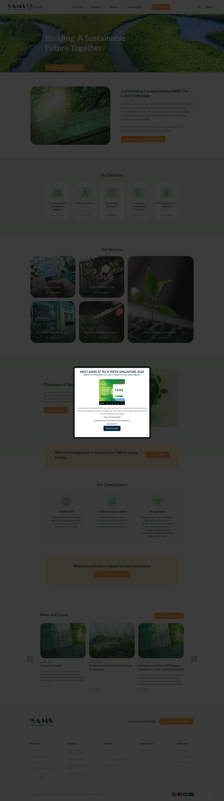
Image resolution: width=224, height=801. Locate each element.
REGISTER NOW (112, 428)
